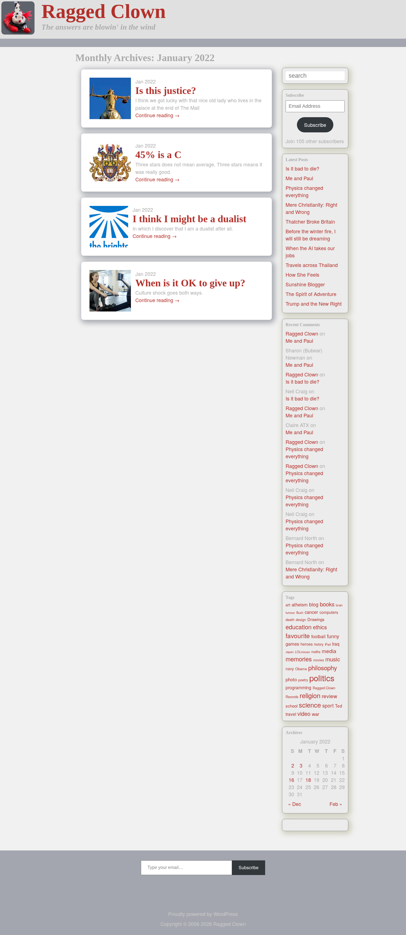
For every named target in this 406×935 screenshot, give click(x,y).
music (332, 659)
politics (321, 677)
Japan (290, 652)
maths (315, 651)
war (315, 714)
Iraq (335, 644)
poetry (303, 679)
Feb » (335, 803)
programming (298, 687)
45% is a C (158, 154)
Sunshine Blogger (305, 284)
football (318, 636)
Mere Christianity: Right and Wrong (311, 572)
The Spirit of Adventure (311, 293)
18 (308, 779)
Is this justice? (165, 90)
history (318, 644)
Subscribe (315, 124)
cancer (311, 612)
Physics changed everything (304, 191)
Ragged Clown (103, 11)
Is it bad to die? (302, 168)
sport (328, 705)
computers (329, 612)
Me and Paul (299, 178)
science (310, 704)
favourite (298, 635)
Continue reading (157, 115)
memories (299, 658)
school (291, 706)
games (292, 643)
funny (333, 636)
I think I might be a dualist (189, 218)
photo (291, 679)
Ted (338, 706)
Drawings (316, 619)
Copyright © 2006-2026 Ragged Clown (203, 923)
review (329, 696)
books (327, 604)
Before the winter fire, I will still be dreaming (311, 234)
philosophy (322, 667)
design (301, 619)
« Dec (294, 803)
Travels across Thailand (312, 264)
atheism (300, 604)
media (329, 650)
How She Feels (302, 274)
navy (290, 668)
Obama (301, 668)
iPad (328, 644)
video (303, 713)
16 (291, 779)
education (299, 626)
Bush (299, 612)
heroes (306, 644)
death (290, 619)
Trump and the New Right (314, 303)
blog (313, 604)
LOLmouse (302, 651)
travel (291, 714)
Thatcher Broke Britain (310, 221)
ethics (320, 627)
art (288, 604)
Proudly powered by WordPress (203, 913)
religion (310, 695)
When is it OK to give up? (190, 283)
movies (318, 660)
